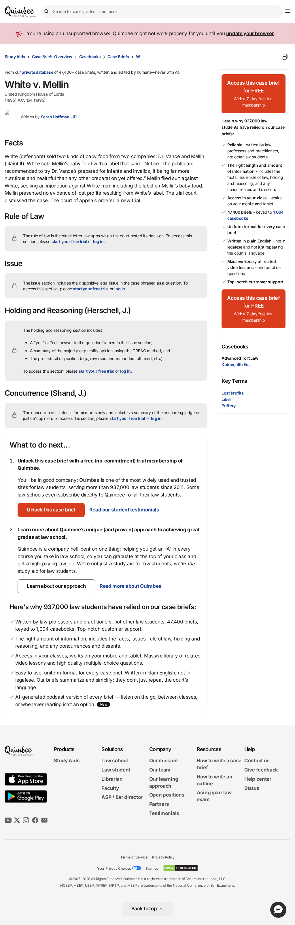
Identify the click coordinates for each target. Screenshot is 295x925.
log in (98, 241)
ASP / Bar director (122, 797)
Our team (160, 770)
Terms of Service (134, 857)
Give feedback (261, 770)
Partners (159, 804)
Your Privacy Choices (114, 868)
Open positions (167, 795)
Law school (114, 760)
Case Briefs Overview (52, 56)
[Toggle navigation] (287, 11)
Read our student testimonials (124, 510)
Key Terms (234, 381)
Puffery (229, 405)
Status (251, 788)
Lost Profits (232, 393)
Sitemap (151, 868)
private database (37, 72)
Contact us (257, 760)
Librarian (111, 779)
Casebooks (90, 56)
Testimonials (164, 813)
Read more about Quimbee (130, 586)
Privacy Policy (163, 857)
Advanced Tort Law (240, 358)
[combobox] (162, 11)
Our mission (163, 760)
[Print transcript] (284, 56)
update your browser (250, 33)
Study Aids (15, 56)
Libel (226, 399)
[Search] (47, 11)
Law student (115, 770)
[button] (51, 510)
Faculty (110, 788)
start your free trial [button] (69, 241)
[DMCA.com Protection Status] (180, 868)
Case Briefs (118, 56)
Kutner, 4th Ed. (236, 364)
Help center (257, 779)
